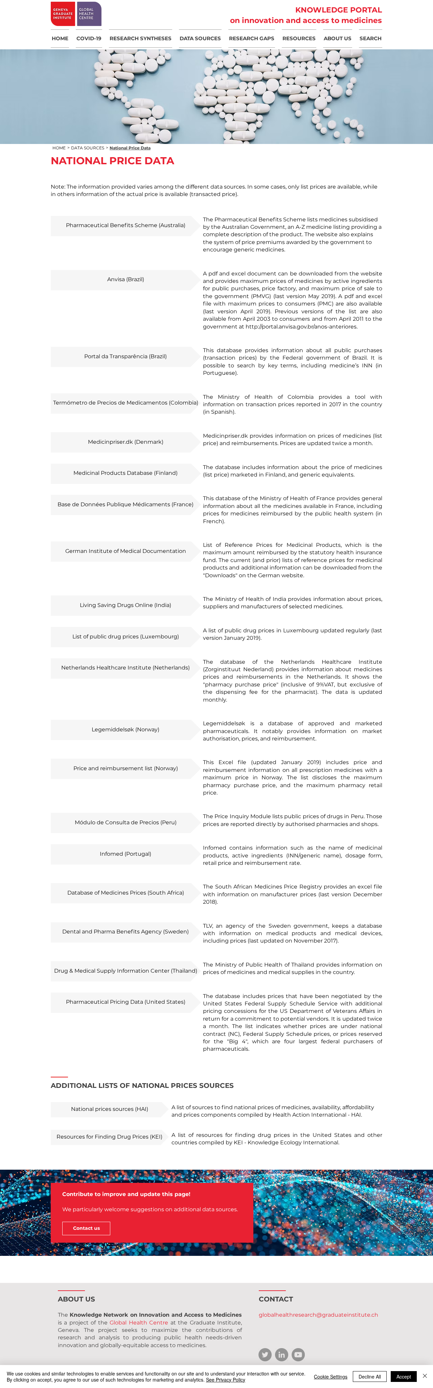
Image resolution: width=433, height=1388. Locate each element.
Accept (403, 1376)
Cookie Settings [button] (330, 1376)
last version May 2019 (304, 296)
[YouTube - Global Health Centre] (298, 1354)
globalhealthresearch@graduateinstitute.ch (318, 1315)
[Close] (425, 1376)
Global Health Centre (139, 1322)
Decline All (370, 1376)
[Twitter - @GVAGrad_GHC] (265, 1354)
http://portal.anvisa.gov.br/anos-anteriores (301, 326)
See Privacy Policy (225, 1379)
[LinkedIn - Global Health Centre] (281, 1354)
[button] (89, 38)
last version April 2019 (237, 311)
